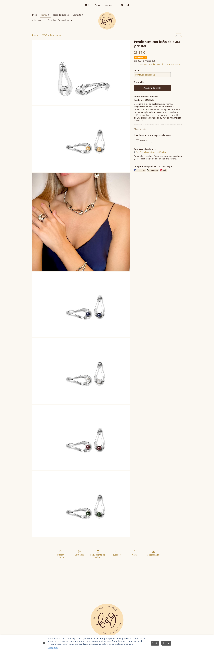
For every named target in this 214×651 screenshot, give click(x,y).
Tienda (35, 35)
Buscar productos (61, 555)
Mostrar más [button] (140, 129)
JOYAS (44, 35)
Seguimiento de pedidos (97, 555)
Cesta (134, 554)
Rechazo (166, 643)
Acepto (155, 643)
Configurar (53, 647)
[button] (143, 140)
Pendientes (55, 35)
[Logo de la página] (107, 21)
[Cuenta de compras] (128, 5)
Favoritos (116, 554)
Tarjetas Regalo (153, 554)
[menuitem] (176, 35)
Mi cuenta (79, 554)
